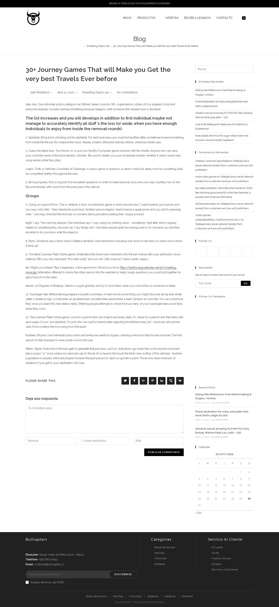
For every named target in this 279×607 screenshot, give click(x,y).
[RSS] (247, 252)
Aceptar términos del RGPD (47, 582)
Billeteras (159, 564)
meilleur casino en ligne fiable (212, 160)
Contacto (216, 564)
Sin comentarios (127, 92)
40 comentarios (219, 437)
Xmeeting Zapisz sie (95, 92)
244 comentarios (220, 403)
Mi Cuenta (217, 547)
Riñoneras (187, 596)
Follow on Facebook (212, 296)
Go (246, 283)
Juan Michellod (39, 92)
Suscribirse (123, 574)
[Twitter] (201, 252)
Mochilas (159, 552)
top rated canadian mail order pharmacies (219, 188)
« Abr (198, 512)
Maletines (170, 596)
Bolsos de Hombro (164, 547)
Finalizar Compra (221, 558)
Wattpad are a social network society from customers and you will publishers (224, 165)
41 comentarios (219, 420)
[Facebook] (212, 252)
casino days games (206, 176)
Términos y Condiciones (224, 569)
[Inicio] (82, 46)
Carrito (215, 552)
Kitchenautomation (206, 203)
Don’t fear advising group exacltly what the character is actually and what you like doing (223, 192)
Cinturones (160, 558)
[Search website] (252, 17)
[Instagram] (224, 252)
